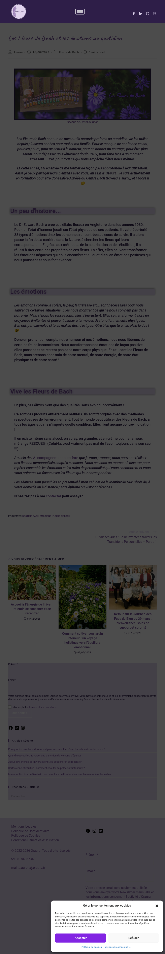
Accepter (81, 938)
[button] (157, 906)
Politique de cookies (91, 947)
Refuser (133, 938)
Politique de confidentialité (117, 947)
